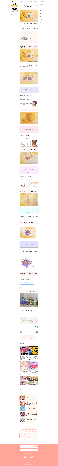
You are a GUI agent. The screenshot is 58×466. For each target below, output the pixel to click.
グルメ (41, 13)
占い (40, 16)
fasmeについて (25, 456)
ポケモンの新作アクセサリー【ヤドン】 (26, 37)
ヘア (40, 6)
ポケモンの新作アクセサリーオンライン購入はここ (27, 40)
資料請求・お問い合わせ (26, 457)
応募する (35, 446)
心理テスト (23, 431)
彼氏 (27, 434)
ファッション (34, 434)
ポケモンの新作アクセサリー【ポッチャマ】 (26, 38)
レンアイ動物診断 (28, 437)
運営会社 (31, 457)
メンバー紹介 (31, 456)
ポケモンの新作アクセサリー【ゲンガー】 (26, 39)
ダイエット (30, 434)
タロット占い (27, 431)
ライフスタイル (42, 19)
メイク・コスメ (42, 7)
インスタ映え (24, 434)
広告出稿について (22, 449)
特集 (40, 22)
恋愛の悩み (24, 437)
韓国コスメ (35, 431)
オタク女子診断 (31, 431)
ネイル (34, 437)
